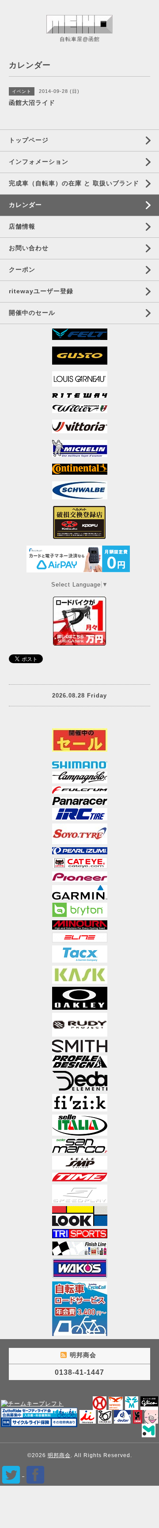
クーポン (22, 269)
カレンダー (25, 204)
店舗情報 (22, 226)
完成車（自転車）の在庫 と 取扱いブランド (74, 183)
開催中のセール (32, 312)
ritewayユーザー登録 (41, 291)
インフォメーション (38, 161)
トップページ (29, 140)
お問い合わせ (29, 247)
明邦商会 (59, 1455)
